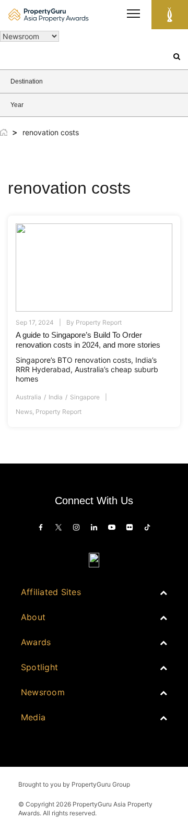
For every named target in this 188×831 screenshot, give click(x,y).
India (56, 397)
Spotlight (39, 667)
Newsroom (43, 692)
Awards (36, 642)
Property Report (58, 412)
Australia (28, 397)
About (33, 617)
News (24, 412)
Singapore (85, 397)
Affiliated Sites (51, 592)
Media (33, 717)
